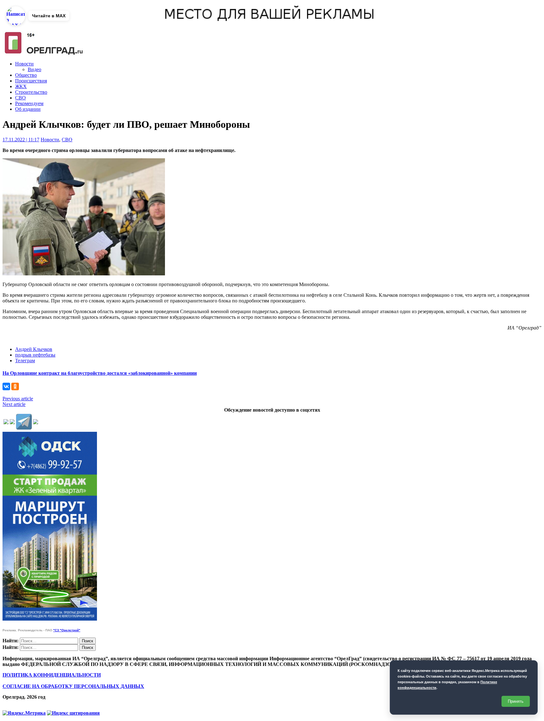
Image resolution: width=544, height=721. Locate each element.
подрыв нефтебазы (35, 355)
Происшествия (31, 80)
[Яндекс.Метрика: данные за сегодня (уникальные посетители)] (24, 713)
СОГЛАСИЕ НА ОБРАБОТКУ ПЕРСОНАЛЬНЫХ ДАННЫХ (73, 686)
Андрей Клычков (33, 349)
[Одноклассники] (15, 386)
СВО (20, 97)
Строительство (31, 92)
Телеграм (25, 360)
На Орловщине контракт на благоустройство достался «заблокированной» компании (100, 373)
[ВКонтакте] (6, 386)
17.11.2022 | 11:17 (21, 139)
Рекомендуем (29, 103)
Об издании (28, 109)
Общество (26, 75)
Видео (34, 69)
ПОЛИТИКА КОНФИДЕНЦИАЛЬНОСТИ (52, 675)
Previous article (18, 398)
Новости (24, 63)
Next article (14, 404)
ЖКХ (21, 86)
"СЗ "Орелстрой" (66, 630)
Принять (516, 701)
